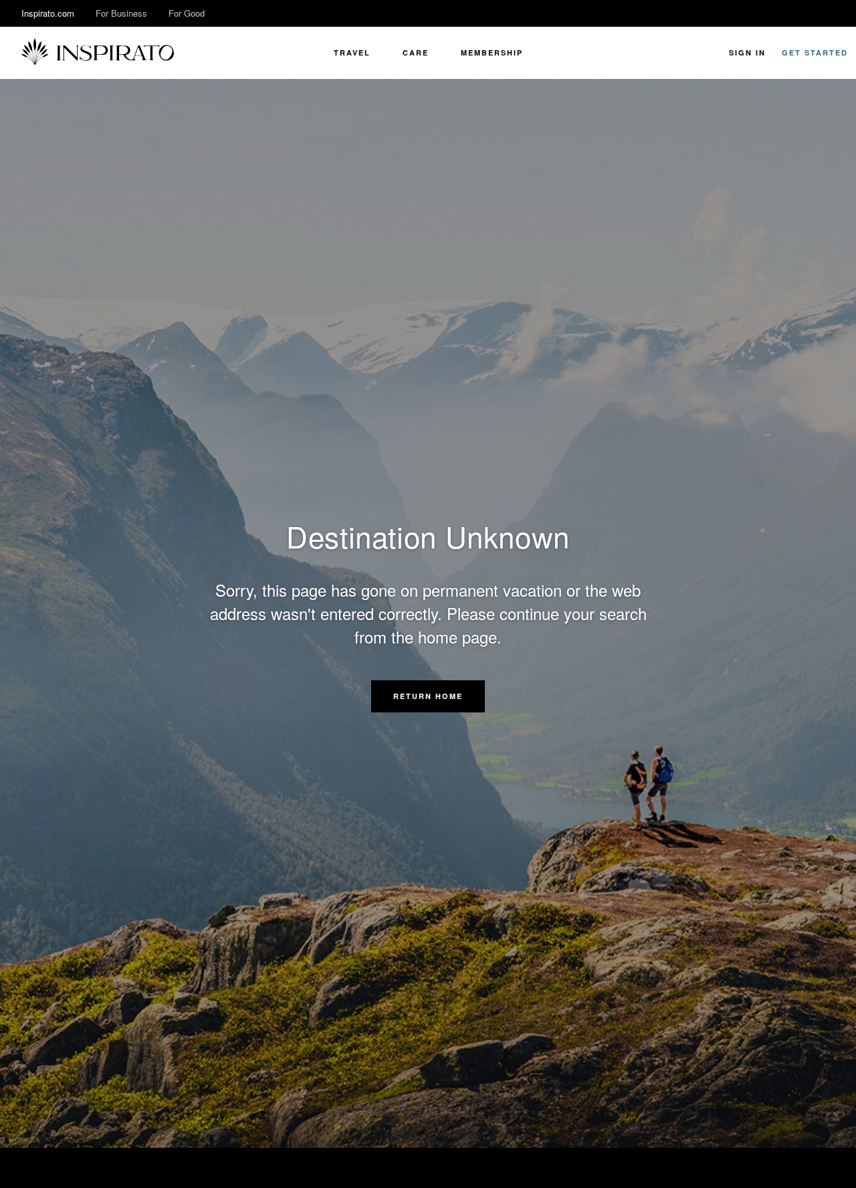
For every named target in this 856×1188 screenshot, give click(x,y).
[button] (428, 696)
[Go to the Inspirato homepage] (97, 53)
